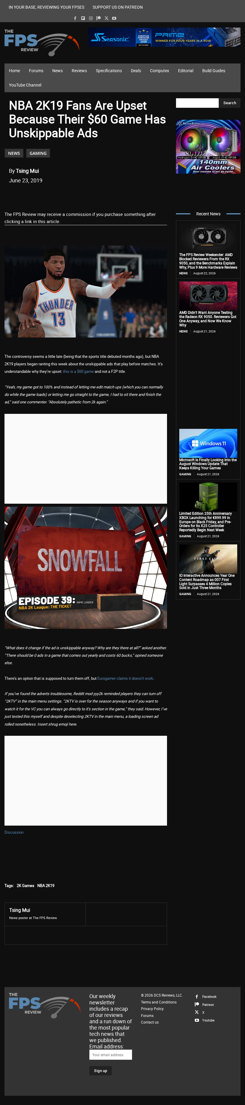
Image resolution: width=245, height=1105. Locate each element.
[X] (106, 18)
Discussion (14, 832)
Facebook (209, 996)
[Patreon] (98, 18)
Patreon (208, 1004)
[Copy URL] (106, 196)
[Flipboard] (83, 18)
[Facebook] (75, 18)
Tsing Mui (27, 170)
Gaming (38, 153)
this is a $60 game (78, 371)
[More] (120, 196)
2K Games (25, 885)
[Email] (92, 196)
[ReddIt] (79, 196)
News (14, 153)
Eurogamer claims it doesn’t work (125, 678)
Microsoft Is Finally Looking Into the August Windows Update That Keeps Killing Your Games (208, 463)
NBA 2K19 (45, 885)
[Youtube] (114, 18)
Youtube (208, 1020)
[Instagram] (90, 18)
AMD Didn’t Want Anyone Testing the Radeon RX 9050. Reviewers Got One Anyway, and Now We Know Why (207, 318)
